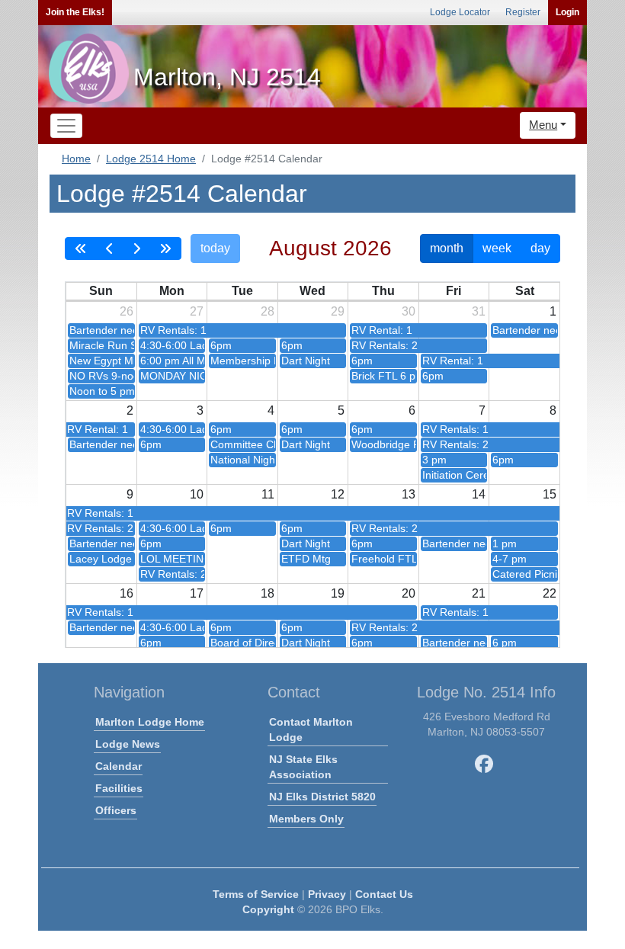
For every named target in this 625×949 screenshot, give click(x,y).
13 (408, 494)
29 (338, 311)
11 (267, 494)
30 (408, 311)
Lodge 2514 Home (151, 158)
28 (267, 311)
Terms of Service (256, 894)
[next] (136, 248)
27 (197, 311)
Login (567, 12)
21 (479, 593)
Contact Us (384, 894)
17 (197, 593)
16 (126, 593)
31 (479, 311)
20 (408, 593)
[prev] (109, 248)
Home (76, 158)
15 (549, 494)
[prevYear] (81, 248)
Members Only (306, 819)
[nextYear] (165, 248)
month (446, 248)
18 (267, 593)
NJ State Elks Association (303, 767)
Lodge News (127, 744)
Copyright (268, 909)
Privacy (327, 894)
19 (338, 593)
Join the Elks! (75, 12)
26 (126, 311)
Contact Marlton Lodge (311, 729)
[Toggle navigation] (66, 126)
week (496, 248)
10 (197, 494)
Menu (543, 124)
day (540, 248)
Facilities (119, 788)
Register (522, 12)
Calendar (118, 766)
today (215, 248)
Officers (115, 810)
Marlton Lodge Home (149, 722)
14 (479, 494)
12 (338, 494)
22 (549, 593)
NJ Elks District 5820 (322, 796)
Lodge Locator (460, 12)
